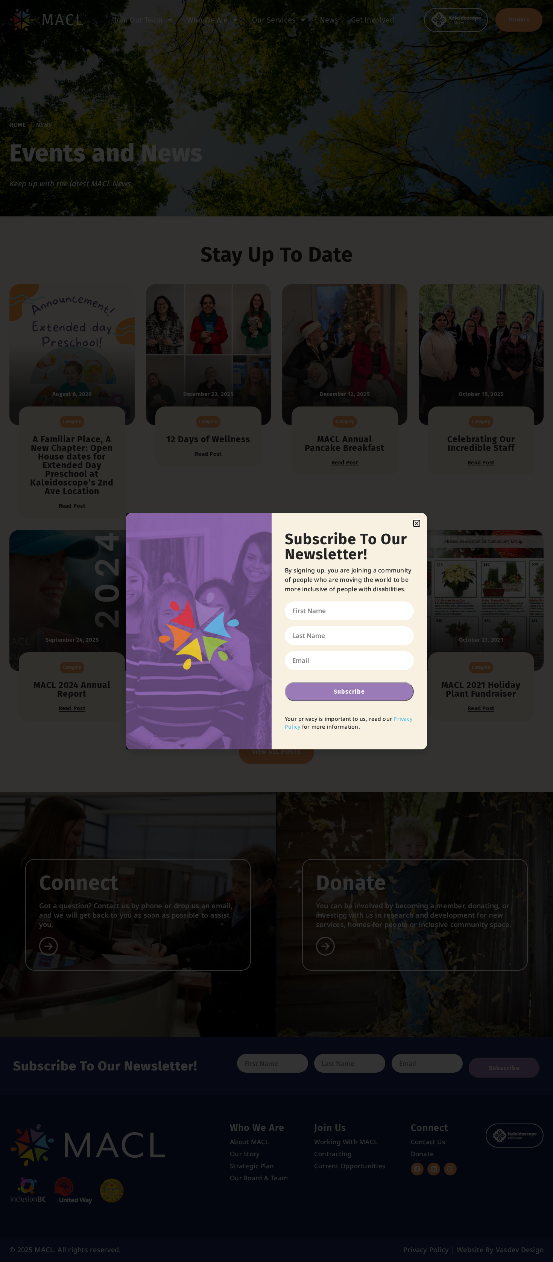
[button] (416, 523)
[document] (276, 631)
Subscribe (349, 691)
